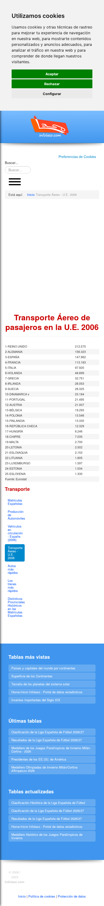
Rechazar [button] (52, 84)
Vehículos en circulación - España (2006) (15, 533)
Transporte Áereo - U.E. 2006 (15, 552)
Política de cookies (41, 896)
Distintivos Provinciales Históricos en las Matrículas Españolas (16, 607)
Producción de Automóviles (16, 515)
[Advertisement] (52, 256)
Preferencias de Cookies (77, 156)
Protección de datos (72, 896)
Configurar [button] (52, 94)
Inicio (22, 896)
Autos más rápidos (13, 569)
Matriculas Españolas (15, 502)
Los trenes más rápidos (13, 585)
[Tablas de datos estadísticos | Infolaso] (52, 126)
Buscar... (11, 162)
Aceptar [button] (52, 74)
